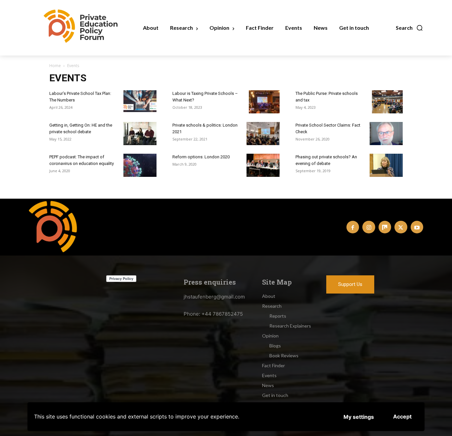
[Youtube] (417, 227)
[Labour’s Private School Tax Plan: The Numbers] (140, 101)
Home (55, 65)
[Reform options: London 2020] (263, 165)
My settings (358, 417)
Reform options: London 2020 (201, 156)
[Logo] (55, 226)
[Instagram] (368, 227)
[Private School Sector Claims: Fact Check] (386, 133)
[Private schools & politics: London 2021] (263, 133)
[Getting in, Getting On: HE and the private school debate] (140, 133)
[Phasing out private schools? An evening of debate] (386, 165)
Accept (402, 416)
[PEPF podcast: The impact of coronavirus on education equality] (140, 165)
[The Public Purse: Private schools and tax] (387, 101)
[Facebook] (352, 227)
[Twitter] (400, 227)
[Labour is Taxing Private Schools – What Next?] (264, 101)
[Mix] (385, 227)
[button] (409, 28)
